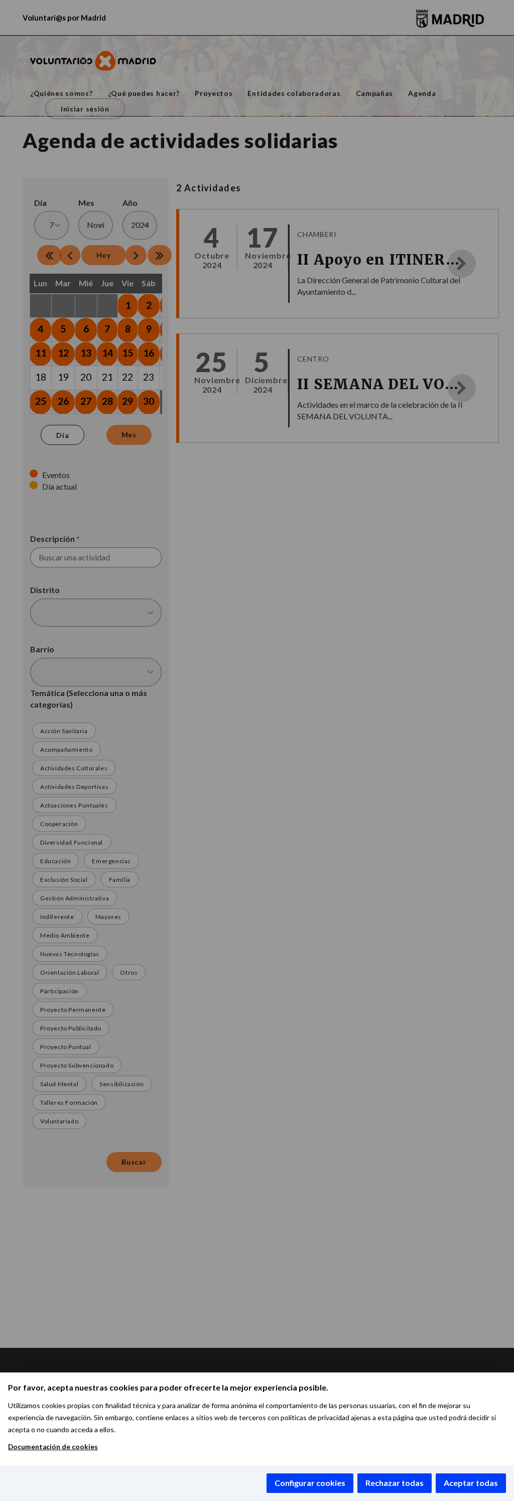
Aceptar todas (471, 1482)
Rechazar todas (394, 1482)
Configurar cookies (310, 1482)
